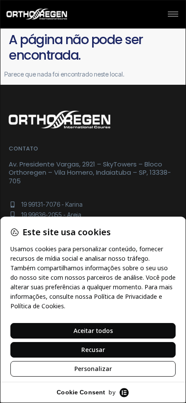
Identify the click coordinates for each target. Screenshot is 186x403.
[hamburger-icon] (173, 14)
